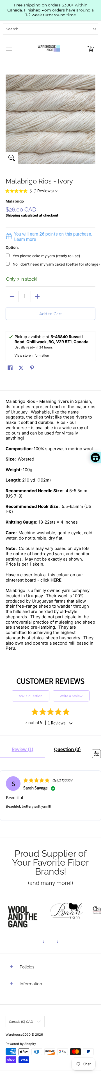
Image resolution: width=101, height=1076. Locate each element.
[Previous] (44, 942)
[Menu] (9, 49)
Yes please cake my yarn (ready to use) (46, 256)
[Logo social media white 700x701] (66, 911)
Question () (67, 749)
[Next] (57, 942)
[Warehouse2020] (49, 49)
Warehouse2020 (18, 1035)
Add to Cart (50, 313)
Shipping (13, 215)
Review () (22, 749)
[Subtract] (12, 296)
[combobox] (47, 29)
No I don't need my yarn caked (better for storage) (56, 264)
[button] (90, 49)
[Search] (95, 29)
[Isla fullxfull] (24, 911)
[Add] (37, 296)
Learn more (25, 239)
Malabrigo (15, 201)
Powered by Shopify (21, 1044)
